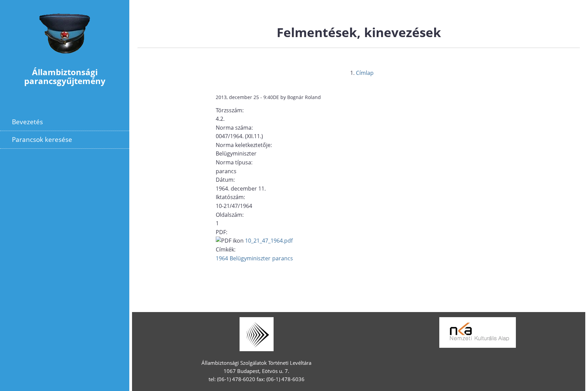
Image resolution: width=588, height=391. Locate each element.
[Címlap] (65, 57)
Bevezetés (27, 121)
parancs (282, 258)
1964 (222, 258)
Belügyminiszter (250, 258)
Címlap (365, 73)
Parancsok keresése (42, 139)
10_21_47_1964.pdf (269, 240)
